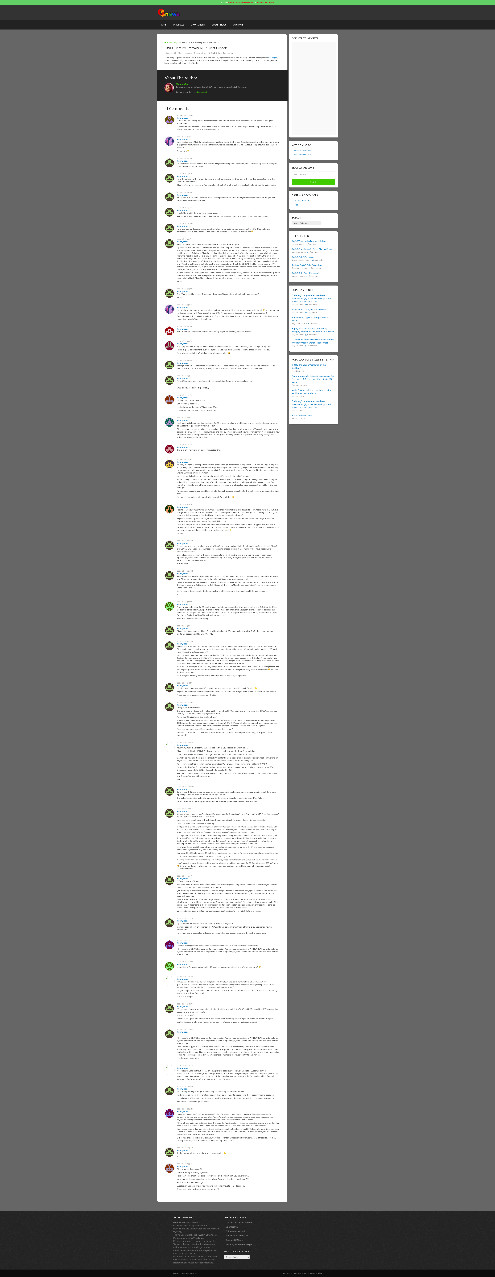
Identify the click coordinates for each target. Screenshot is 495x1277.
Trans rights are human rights (240, 1244)
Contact (238, 25)
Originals (178, 25)
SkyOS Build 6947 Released (305, 273)
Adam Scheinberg (208, 1235)
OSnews (176, 1273)
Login (296, 204)
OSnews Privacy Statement (186, 1222)
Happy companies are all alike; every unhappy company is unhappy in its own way (313, 330)
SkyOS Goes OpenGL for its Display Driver (312, 249)
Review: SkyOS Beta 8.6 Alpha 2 (307, 265)
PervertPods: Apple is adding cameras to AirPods (311, 319)
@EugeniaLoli (201, 92)
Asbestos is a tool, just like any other (309, 309)
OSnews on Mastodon (236, 1231)
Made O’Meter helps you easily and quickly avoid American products (312, 392)
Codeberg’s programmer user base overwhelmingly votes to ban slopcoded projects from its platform (311, 298)
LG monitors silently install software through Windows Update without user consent (313, 341)
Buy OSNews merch (303, 154)
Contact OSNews (234, 1240)
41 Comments (226, 53)
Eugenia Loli (182, 84)
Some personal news (302, 415)
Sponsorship (198, 25)
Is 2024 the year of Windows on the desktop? (309, 366)
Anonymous (182, 118)
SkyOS (177, 42)
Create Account (301, 200)
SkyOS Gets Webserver (303, 257)
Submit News (219, 25)
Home (163, 25)
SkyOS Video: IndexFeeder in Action (309, 241)
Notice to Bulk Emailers (237, 1235)
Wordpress (198, 1238)
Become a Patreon (303, 150)
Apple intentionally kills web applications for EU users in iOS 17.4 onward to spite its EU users (313, 379)
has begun (272, 58)
